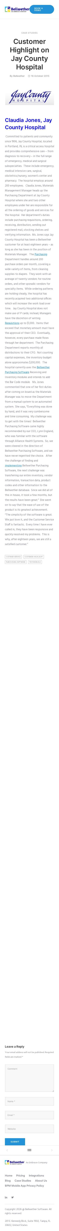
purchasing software (15, 562)
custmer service (13, 556)
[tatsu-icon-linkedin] (7, 1197)
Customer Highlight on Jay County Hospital (29, 54)
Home (8, 1175)
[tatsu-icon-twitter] (13, 1197)
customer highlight (34, 556)
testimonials (35, 562)
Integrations (36, 1175)
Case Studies (29, 33)
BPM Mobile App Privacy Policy (24, 1185)
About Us (41, 1180)
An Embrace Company (36, 1163)
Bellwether (19, 75)
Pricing (20, 1175)
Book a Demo (38, 9)
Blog (8, 1180)
